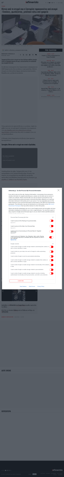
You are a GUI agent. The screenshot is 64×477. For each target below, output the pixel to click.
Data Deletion (23, 286)
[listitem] (32, 217)
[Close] (59, 190)
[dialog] (32, 238)
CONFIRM (21, 280)
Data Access (32, 286)
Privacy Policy (40, 286)
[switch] (51, 221)
